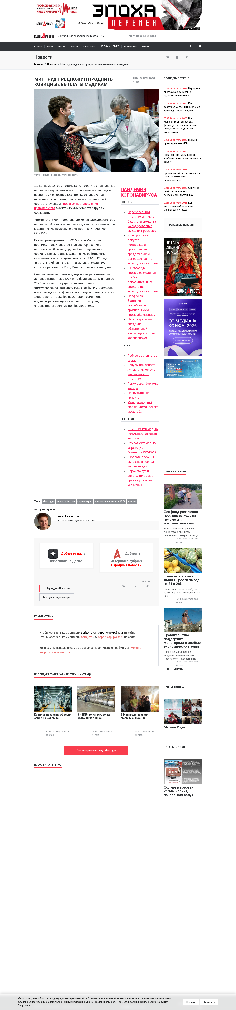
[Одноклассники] (177, 57)
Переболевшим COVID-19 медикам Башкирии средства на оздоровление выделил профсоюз (142, 221)
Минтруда (48, 501)
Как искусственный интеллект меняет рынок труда (178, 206)
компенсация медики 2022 (110, 501)
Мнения (61, 46)
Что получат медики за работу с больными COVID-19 (142, 447)
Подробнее (24, 1005)
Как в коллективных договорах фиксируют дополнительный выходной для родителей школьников (180, 125)
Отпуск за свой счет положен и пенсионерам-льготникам (181, 191)
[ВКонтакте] (167, 57)
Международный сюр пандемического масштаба (143, 406)
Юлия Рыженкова (68, 516)
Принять (190, 1002)
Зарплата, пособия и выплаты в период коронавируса (142, 461)
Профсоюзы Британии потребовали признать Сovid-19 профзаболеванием (142, 305)
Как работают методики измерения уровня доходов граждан (182, 107)
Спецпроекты (89, 46)
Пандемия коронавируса (139, 192)
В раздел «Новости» (58, 588)
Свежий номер (109, 46)
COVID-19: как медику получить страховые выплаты (143, 433)
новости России (66, 501)
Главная (38, 64)
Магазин (145, 46)
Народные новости (126, 565)
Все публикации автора (56, 597)
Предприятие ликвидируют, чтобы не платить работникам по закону (183, 158)
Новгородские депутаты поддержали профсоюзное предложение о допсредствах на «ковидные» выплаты (143, 249)
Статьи (50, 46)
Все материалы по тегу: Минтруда (96, 750)
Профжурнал (130, 46)
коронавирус (84, 501)
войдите (86, 632)
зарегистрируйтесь (111, 632)
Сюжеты (74, 46)
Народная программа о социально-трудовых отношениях (182, 92)
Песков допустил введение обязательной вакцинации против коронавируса (141, 328)
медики (132, 501)
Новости (38, 46)
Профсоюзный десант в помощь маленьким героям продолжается (182, 176)
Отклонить (209, 1002)
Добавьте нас (72, 553)
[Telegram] (186, 57)
